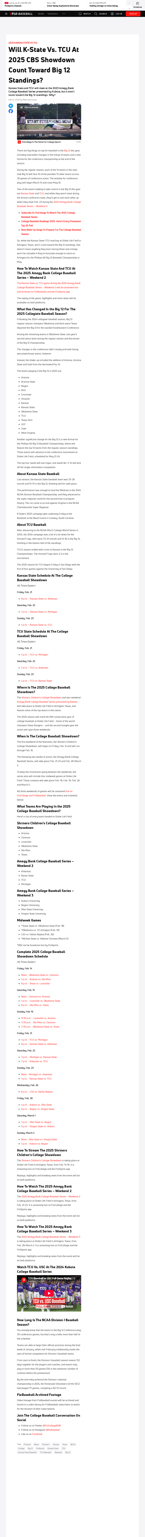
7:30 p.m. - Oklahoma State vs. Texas (40, 1026)
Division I (46, 1444)
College (21, 1448)
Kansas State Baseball (27, 1452)
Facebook (37, 1433)
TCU (41, 193)
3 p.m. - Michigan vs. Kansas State (39, 1056)
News (36, 1444)
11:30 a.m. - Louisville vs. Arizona (38, 1018)
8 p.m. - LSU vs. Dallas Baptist (37, 1091)
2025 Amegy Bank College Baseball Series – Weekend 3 (51, 1236)
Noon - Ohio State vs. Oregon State (39, 1139)
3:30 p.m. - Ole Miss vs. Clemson (38, 1022)
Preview (27, 1444)
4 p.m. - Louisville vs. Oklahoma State (40, 1000)
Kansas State (27, 193)
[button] (64, 14)
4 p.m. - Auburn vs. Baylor (34, 1143)
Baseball (58, 1452)
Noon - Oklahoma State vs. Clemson (39, 974)
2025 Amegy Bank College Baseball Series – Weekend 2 (51, 1196)
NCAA (73, 1444)
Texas (64, 1444)
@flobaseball (53, 1429)
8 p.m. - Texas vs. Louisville (35, 983)
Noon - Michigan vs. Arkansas (36, 1074)
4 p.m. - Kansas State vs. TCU (36, 1078)
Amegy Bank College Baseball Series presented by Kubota (47, 701)
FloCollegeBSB (53, 1425)
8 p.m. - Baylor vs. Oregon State (37, 1108)
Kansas (56, 1444)
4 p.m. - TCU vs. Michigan (34, 1039)
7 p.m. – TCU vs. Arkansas (34, 667)
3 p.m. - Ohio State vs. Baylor (36, 1122)
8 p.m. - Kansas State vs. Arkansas (39, 1043)
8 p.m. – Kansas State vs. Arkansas (39, 598)
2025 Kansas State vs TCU (22, 42)
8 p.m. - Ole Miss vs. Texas (35, 1005)
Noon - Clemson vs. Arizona (35, 996)
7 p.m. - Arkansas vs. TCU (34, 1061)
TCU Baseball (45, 1452)
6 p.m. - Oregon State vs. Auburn (38, 1126)
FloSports (40, 1448)
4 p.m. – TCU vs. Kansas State (36, 680)
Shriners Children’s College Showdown (41, 697)
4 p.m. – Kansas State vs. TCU (36, 624)
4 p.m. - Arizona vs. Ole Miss (36, 979)
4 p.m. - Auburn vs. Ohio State (36, 1104)
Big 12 (67, 150)
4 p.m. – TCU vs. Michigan (34, 654)
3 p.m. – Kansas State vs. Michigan (39, 611)
